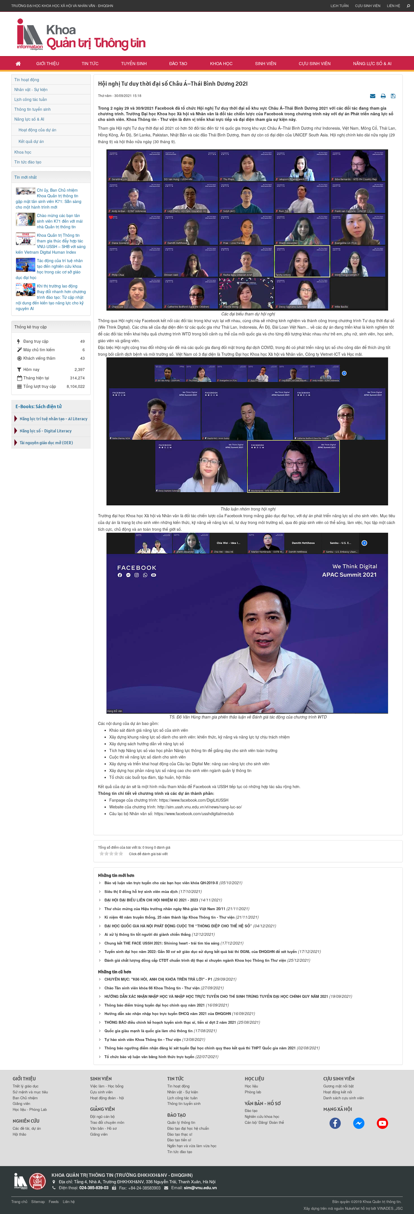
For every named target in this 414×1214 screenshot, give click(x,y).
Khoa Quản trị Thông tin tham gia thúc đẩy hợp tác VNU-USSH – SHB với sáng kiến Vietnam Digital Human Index (51, 243)
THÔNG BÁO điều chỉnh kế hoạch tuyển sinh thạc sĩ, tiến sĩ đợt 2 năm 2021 (170, 1022)
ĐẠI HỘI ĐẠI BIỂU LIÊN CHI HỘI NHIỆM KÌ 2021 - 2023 (151, 900)
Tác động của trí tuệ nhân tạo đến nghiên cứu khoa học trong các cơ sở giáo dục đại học (49, 269)
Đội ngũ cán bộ (102, 1116)
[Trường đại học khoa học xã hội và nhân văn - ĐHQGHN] (37, 1180)
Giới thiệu (47, 63)
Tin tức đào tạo (27, 162)
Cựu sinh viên (367, 5)
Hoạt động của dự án (37, 129)
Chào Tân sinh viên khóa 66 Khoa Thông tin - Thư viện (152, 987)
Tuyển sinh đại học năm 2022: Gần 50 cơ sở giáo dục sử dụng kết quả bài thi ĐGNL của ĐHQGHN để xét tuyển (200, 951)
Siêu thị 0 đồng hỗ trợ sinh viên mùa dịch (141, 891)
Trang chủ (19, 1201)
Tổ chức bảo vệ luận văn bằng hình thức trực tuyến (149, 1056)
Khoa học (221, 63)
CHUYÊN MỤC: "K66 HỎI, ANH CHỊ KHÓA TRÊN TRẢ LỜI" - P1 (158, 979)
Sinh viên (265, 63)
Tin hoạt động (26, 79)
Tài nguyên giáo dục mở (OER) (46, 442)
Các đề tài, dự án (27, 1128)
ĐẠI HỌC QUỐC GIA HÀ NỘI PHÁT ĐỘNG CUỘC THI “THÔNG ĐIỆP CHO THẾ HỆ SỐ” (178, 925)
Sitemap (38, 1201)
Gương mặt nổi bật (338, 1086)
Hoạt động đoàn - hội (107, 1097)
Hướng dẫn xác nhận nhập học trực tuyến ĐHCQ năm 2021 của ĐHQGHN (167, 1013)
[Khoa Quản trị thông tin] (20, 1180)
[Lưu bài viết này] (394, 95)
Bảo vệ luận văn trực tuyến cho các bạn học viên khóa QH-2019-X (161, 882)
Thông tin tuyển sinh (32, 109)
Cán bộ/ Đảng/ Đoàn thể (264, 1122)
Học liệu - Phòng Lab (30, 1109)
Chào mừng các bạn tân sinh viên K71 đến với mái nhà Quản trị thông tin (60, 221)
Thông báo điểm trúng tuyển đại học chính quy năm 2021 (154, 1005)
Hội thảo (19, 1134)
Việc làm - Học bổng (106, 1086)
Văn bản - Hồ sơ (103, 1128)
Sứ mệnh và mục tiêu (30, 1091)
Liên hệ (393, 5)
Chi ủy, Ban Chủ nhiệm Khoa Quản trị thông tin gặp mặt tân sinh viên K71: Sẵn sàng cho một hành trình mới (48, 198)
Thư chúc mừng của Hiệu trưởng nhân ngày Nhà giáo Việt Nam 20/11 (164, 908)
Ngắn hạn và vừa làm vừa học (192, 1145)
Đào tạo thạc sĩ (179, 1134)
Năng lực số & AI (372, 63)
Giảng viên (21, 1103)
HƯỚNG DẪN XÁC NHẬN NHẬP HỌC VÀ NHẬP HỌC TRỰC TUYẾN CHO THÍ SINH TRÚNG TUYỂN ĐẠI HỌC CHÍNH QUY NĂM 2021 (216, 996)
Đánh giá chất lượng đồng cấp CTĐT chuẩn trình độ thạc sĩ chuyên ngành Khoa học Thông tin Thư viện (195, 960)
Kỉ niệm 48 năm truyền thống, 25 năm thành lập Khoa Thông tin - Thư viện (169, 917)
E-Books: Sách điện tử (38, 406)
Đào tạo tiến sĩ (179, 1139)
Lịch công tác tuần (30, 99)
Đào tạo (178, 63)
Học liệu (251, 1086)
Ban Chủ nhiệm (25, 1097)
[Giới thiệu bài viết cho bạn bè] (373, 95)
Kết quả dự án (31, 141)
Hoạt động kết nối (337, 1091)
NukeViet (352, 1208)
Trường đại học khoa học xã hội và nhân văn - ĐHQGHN (62, 5)
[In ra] (384, 95)
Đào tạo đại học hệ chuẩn (188, 1128)
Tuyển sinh (134, 63)
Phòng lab (253, 1091)
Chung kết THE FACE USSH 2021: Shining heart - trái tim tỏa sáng (161, 943)
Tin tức (90, 63)
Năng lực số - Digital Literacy (46, 431)
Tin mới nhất (25, 177)
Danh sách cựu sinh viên (343, 1097)
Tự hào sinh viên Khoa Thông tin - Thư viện (142, 1039)
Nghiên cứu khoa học (262, 1116)
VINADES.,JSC (390, 1208)
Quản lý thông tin (181, 1122)
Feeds (54, 1201)
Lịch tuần (340, 5)
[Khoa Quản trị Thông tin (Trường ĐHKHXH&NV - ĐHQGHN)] (81, 33)
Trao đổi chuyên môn (107, 1122)
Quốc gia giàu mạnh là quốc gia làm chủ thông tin (148, 1030)
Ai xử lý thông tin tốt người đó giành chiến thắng (147, 934)
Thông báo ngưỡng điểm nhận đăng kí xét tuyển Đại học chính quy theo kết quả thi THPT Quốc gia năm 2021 (200, 1048)
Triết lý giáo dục (26, 1086)
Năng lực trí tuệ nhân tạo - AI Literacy (53, 418)
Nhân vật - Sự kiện (31, 89)
